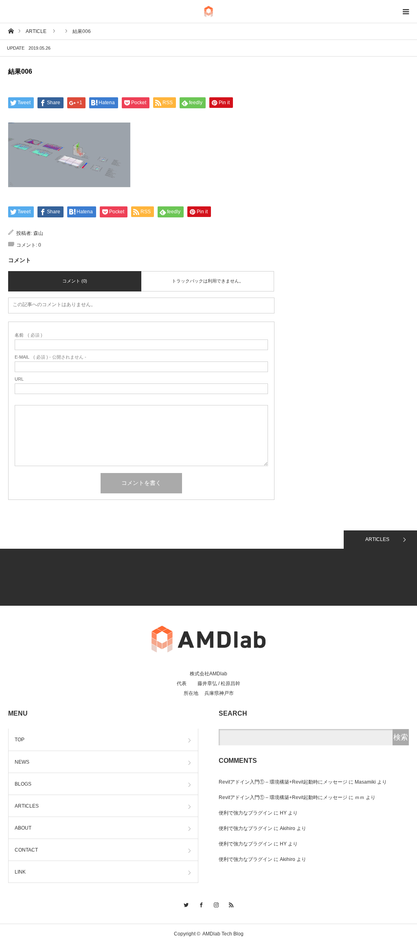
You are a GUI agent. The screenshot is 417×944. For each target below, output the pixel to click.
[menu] (405, 11)
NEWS (22, 762)
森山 (38, 233)
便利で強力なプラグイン (245, 813)
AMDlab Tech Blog (223, 934)
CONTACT (26, 850)
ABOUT (23, 828)
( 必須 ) (28, 335)
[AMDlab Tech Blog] (208, 11)
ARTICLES (377, 539)
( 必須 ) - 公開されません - (50, 357)
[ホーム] (10, 31)
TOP (19, 739)
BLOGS (23, 784)
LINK (20, 872)
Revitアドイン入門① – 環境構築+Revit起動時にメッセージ (283, 782)
